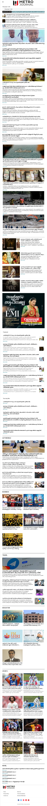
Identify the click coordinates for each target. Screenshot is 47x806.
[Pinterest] (28, 800)
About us (19, 791)
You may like (6, 398)
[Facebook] (18, 800)
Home (4, 791)
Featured (5, 332)
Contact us (5, 795)
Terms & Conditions (21, 793)
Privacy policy (6, 793)
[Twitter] (21, 800)
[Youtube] (26, 800)
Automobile (6, 438)
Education (6, 608)
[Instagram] (23, 800)
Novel (4, 765)
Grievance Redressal (21, 795)
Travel (4, 555)
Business (5, 492)
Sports (5, 671)
